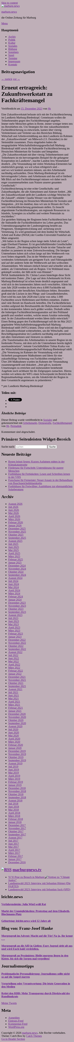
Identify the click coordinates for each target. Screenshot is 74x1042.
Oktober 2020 (15, 720)
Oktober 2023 (15, 608)
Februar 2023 (15, 633)
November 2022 (17, 642)
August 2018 (15, 800)
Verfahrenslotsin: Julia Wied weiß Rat (23, 904)
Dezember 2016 (17, 862)
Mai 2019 (13, 772)
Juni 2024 (13, 584)
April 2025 (14, 553)
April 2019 (14, 775)
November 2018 (17, 791)
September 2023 (17, 612)
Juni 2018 (13, 806)
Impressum (14, 61)
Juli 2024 (13, 581)
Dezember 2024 (17, 565)
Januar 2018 (15, 822)
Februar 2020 (15, 744)
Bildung (12, 49)
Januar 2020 (15, 748)
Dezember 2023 (17, 602)
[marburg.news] (10, 5)
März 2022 (14, 667)
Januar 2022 (15, 673)
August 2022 (15, 652)
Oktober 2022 (15, 646)
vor (16, 79)
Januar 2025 (15, 562)
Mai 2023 (13, 624)
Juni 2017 (13, 843)
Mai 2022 (13, 661)
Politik (11, 39)
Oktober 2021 (15, 683)
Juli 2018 (13, 803)
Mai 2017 (13, 846)
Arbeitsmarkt (30, 423)
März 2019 (14, 778)
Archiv (12, 36)
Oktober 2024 (15, 571)
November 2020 (17, 717)
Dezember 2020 (17, 714)
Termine (12, 58)
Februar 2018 (15, 819)
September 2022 (17, 649)
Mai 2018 (13, 809)
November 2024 (17, 568)
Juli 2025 (13, 544)
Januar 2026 (15, 525)
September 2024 (17, 574)
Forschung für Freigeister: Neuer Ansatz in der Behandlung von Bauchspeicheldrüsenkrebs (40, 482)
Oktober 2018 (15, 794)
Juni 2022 (13, 658)
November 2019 (17, 754)
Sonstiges (13, 52)
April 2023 (14, 627)
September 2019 (17, 760)
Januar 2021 (15, 710)
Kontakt (12, 64)
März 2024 (14, 593)
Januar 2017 (15, 859)
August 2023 (15, 615)
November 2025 (17, 531)
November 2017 (17, 828)
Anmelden (14, 1017)
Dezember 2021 (17, 676)
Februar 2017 (15, 856)
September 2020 (17, 723)
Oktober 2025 (15, 534)
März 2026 (14, 519)
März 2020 (14, 741)
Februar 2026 (15, 522)
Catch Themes (34, 1035)
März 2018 (14, 816)
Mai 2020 (13, 735)
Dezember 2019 (17, 751)
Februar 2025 (15, 559)
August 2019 (15, 763)
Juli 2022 (13, 655)
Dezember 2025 (17, 528)
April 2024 (14, 590)
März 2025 (14, 556)
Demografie (44, 423)
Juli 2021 (13, 692)
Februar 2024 (15, 596)
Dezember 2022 (17, 639)
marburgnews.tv (27, 869)
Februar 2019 (15, 782)
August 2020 (15, 726)
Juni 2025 (13, 547)
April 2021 (14, 701)
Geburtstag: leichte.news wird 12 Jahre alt (26, 920)
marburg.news (9, 11)
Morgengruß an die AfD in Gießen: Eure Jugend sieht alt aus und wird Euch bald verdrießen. (36, 947)
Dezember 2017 (17, 825)
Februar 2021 (15, 707)
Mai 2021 (13, 698)
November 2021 (17, 680)
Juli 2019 (13, 766)
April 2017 (14, 850)
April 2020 (14, 738)
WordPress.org (16, 1027)
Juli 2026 (13, 506)
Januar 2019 (15, 785)
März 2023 (14, 630)
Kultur (11, 42)
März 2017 (14, 853)
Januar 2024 (15, 599)
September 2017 (17, 834)
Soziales (12, 45)
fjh (49, 108)
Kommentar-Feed (17, 1023)
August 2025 (15, 540)
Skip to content (9, 2)
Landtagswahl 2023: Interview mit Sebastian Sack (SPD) (39, 889)
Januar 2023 (15, 636)
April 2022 (14, 664)
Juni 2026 (13, 510)
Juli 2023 (13, 618)
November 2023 (17, 605)
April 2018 (14, 812)
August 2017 (15, 837)
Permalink (16, 426)
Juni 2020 (13, 732)
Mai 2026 (13, 513)
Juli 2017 (13, 840)
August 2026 (15, 503)
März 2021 (14, 704)
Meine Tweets (9, 1003)
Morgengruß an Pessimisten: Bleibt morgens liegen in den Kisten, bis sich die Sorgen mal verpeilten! (34, 957)
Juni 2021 (13, 695)
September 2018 (17, 797)
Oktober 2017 (15, 831)
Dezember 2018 (17, 788)
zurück (6, 79)
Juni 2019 (13, 769)
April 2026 (14, 516)
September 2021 (17, 686)
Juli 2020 (13, 729)
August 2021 (15, 689)
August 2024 (15, 578)
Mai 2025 (13, 550)
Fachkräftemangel (62, 423)
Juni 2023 (13, 621)
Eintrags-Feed (15, 1020)
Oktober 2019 (15, 757)
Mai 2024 (13, 587)
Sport (11, 55)
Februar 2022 (15, 670)
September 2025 (17, 537)
